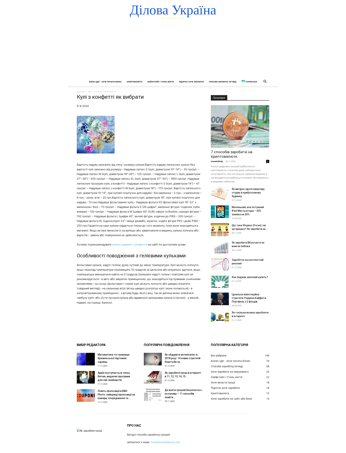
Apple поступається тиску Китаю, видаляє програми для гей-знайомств (114, 376)
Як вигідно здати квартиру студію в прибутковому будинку (248, 193)
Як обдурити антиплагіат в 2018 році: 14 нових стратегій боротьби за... (182, 358)
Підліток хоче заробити (191, 81)
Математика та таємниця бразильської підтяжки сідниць (114, 358)
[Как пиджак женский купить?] (220, 281)
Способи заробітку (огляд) (222, 81)
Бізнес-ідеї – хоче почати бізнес (105, 81)
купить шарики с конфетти (129, 244)
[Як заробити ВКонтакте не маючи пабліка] (220, 247)
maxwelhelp (217, 161)
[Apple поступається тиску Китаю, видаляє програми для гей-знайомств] (86, 377)
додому (81, 91)
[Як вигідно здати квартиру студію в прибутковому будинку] (220, 193)
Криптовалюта (134, 81)
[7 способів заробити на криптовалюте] (240, 126)
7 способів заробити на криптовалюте (231, 154)
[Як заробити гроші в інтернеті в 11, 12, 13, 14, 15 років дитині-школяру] (153, 377)
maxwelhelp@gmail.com (165, 442)
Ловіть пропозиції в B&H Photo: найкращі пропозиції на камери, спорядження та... (116, 395)
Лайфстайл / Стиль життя (160, 81)
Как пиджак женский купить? (250, 277)
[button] (265, 82)
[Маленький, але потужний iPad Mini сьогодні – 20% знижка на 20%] (220, 211)
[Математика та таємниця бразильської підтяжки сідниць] (86, 359)
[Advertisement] (173, 50)
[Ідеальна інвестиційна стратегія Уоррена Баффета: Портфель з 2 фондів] (220, 299)
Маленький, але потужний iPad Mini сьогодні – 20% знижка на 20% (248, 211)
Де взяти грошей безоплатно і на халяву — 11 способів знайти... (183, 394)
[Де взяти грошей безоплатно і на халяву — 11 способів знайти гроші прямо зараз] (153, 394)
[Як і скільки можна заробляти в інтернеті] (220, 317)
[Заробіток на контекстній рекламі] (220, 264)
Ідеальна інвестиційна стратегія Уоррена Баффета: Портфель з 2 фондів (249, 298)
